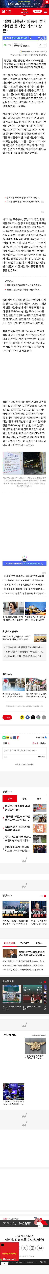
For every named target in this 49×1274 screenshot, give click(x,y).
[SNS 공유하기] (44, 45)
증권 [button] (24, 798)
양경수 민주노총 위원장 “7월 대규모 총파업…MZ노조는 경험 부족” (25, 289)
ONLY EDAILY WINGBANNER (24, 10)
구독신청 (30, 1262)
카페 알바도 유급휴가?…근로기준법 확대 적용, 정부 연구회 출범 (25, 285)
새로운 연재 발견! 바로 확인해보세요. (23, 201)
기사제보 (18, 1262)
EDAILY (3, 11)
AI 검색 (37, 11)
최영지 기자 (18, 44)
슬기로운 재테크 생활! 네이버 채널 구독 (24, 198)
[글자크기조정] (40, 45)
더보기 (42, 896)
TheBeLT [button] (24, 943)
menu (45, 11)
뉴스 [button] (10, 798)
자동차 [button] (39, 943)
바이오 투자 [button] (10, 943)
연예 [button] (39, 798)
